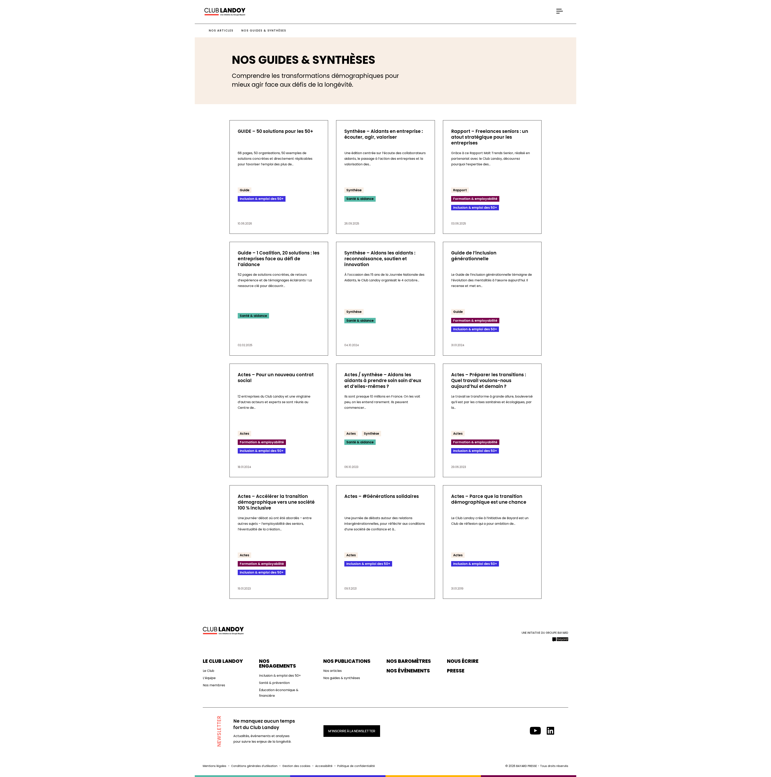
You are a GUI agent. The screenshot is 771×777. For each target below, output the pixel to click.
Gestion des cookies (296, 766)
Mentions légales (214, 766)
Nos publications (346, 661)
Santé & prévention (274, 682)
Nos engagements (277, 663)
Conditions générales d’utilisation (254, 766)
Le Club (208, 670)
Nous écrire (462, 661)
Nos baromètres (409, 661)
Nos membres (214, 685)
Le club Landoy (223, 661)
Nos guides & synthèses (263, 31)
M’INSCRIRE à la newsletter (351, 731)
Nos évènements (408, 670)
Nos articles (221, 31)
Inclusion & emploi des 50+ (280, 675)
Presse (455, 670)
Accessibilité (323, 766)
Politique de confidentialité (356, 766)
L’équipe (209, 678)
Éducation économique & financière (278, 693)
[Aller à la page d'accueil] (224, 12)
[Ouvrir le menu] (559, 11)
